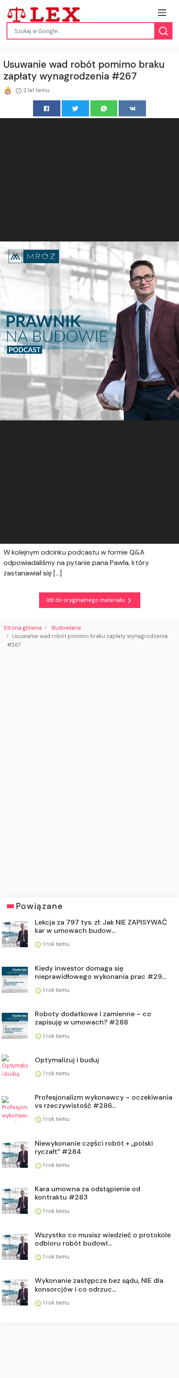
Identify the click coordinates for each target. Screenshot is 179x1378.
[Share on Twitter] (75, 108)
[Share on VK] (132, 108)
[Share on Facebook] (46, 108)
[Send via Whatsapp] (104, 108)
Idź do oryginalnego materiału (86, 600)
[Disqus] (89, 769)
